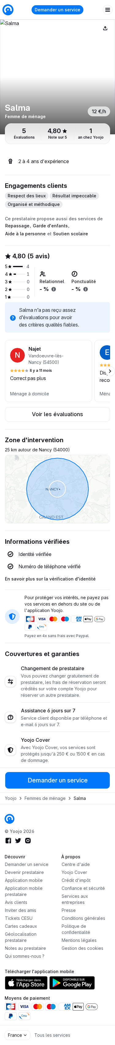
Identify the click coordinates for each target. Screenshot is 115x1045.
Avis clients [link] (16, 902)
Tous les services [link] (52, 1035)
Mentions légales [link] (79, 940)
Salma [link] (80, 798)
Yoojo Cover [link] (74, 872)
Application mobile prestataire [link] (24, 891)
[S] (57, 77)
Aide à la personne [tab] (25, 233)
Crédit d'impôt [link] (76, 880)
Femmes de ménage (45, 798)
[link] (9, 819)
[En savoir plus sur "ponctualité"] (85, 289)
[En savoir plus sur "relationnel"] (53, 289)
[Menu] (108, 10)
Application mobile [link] (24, 880)
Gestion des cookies (82, 948)
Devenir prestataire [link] (24, 872)
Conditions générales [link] (83, 918)
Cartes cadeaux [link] (21, 926)
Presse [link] (69, 910)
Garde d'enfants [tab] (50, 225)
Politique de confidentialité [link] (76, 929)
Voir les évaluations (57, 414)
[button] (48, 371)
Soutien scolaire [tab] (70, 233)
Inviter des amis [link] (20, 910)
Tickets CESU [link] (19, 918)
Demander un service (57, 9)
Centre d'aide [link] (76, 864)
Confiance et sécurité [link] (83, 888)
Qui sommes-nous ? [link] (24, 956)
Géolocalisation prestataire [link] (20, 937)
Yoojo (11, 798)
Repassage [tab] (17, 225)
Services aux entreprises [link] (75, 899)
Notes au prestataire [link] (25, 948)
